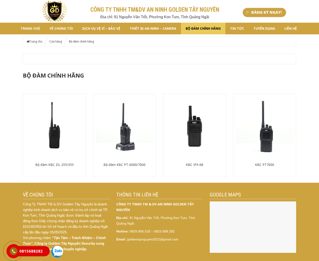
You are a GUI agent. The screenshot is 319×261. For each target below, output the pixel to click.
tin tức (237, 28)
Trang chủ (30, 28)
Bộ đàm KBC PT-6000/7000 (124, 164)
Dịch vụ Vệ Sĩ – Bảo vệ (101, 28)
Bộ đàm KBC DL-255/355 (54, 164)
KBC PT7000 (264, 164)
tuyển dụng (264, 28)
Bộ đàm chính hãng (203, 28)
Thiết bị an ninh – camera (153, 28)
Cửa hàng (55, 41)
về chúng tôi (61, 28)
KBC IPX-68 (194, 164)
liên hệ (290, 28)
